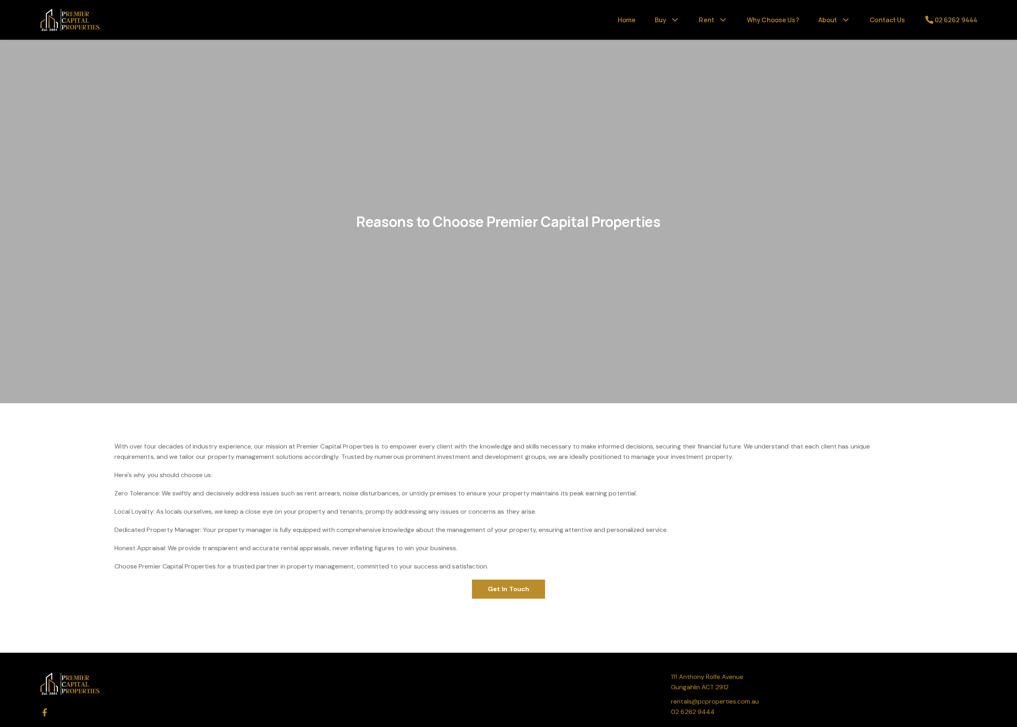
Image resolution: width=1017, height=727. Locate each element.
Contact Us (887, 19)
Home (627, 19)
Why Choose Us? (773, 19)
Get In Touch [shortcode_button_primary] (508, 589)
